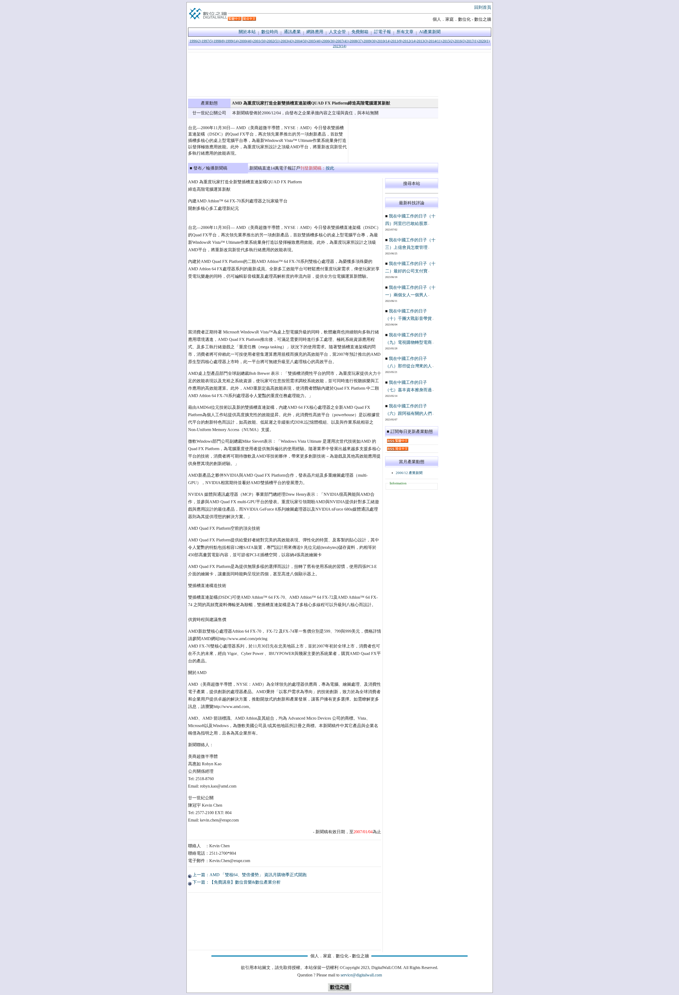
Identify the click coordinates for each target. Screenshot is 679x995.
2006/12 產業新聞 (409, 473)
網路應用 (314, 31)
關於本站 (247, 31)
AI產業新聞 (430, 31)
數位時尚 (269, 31)
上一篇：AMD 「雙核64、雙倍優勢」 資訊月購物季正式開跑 (249, 874)
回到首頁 (482, 7)
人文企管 (337, 31)
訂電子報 (382, 31)
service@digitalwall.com (361, 975)
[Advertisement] (313, 74)
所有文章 (405, 31)
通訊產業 (292, 31)
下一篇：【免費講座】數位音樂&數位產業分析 (236, 882)
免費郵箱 (359, 31)
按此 (330, 168)
